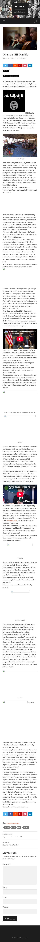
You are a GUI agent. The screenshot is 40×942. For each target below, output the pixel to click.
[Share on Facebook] (10, 65)
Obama (26, 827)
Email (5, 897)
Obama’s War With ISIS (10, 844)
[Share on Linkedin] (30, 65)
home (20, 6)
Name (5, 887)
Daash (7, 827)
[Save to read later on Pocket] (25, 65)
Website (6, 907)
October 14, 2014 (9, 58)
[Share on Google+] (20, 65)
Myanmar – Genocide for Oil (12, 836)
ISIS (19, 827)
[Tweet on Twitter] (5, 65)
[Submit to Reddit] (15, 65)
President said (12, 520)
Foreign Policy (10, 823)
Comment (6, 864)
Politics (17, 823)
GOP (13, 827)
